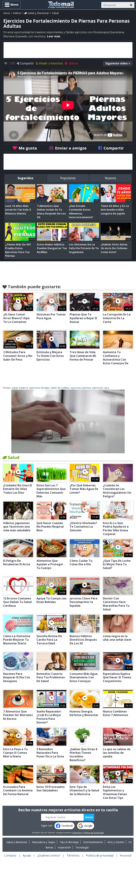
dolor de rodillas (60, 387)
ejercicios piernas (81, 387)
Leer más (53, 36)
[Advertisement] (68, 50)
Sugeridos (25, 178)
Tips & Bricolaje (69, 842)
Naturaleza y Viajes (43, 842)
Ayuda (27, 855)
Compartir (27, 63)
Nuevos (110, 178)
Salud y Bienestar (38, 13)
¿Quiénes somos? (48, 855)
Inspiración (64, 847)
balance (23, 387)
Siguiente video (116, 63)
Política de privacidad (93, 832)
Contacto (10, 855)
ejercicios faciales (39, 387)
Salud (55, 13)
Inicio (6, 13)
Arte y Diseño (115, 842)
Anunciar (126, 855)
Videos (17, 13)
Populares (68, 178)
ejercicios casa (100, 387)
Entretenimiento (93, 842)
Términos (76, 832)
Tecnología (82, 847)
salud (15, 387)
